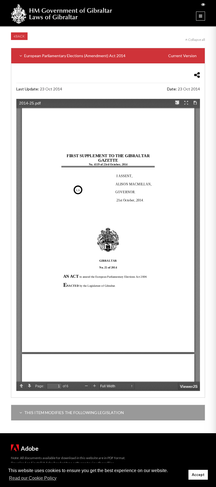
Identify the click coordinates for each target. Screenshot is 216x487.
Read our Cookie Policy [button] (33, 478)
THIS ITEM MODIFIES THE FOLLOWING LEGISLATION (73, 412)
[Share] (197, 75)
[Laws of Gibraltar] (61, 13)
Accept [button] (198, 475)
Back (20, 36)
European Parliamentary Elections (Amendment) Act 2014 (110, 55)
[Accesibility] (203, 4)
